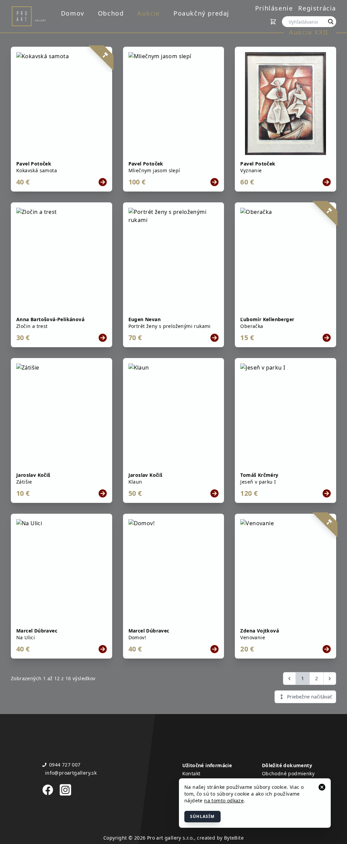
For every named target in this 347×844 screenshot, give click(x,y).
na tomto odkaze (224, 800)
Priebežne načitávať (309, 696)
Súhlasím (202, 816)
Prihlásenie (274, 8)
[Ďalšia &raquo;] (329, 678)
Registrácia (317, 8)
